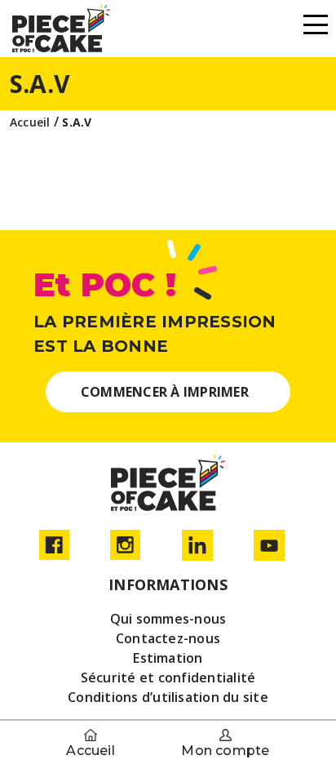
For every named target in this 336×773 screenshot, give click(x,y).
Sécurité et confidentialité (168, 677)
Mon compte (225, 750)
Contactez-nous (168, 638)
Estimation (167, 658)
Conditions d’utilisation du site (168, 697)
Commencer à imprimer (165, 392)
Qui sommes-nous (168, 619)
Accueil (90, 750)
